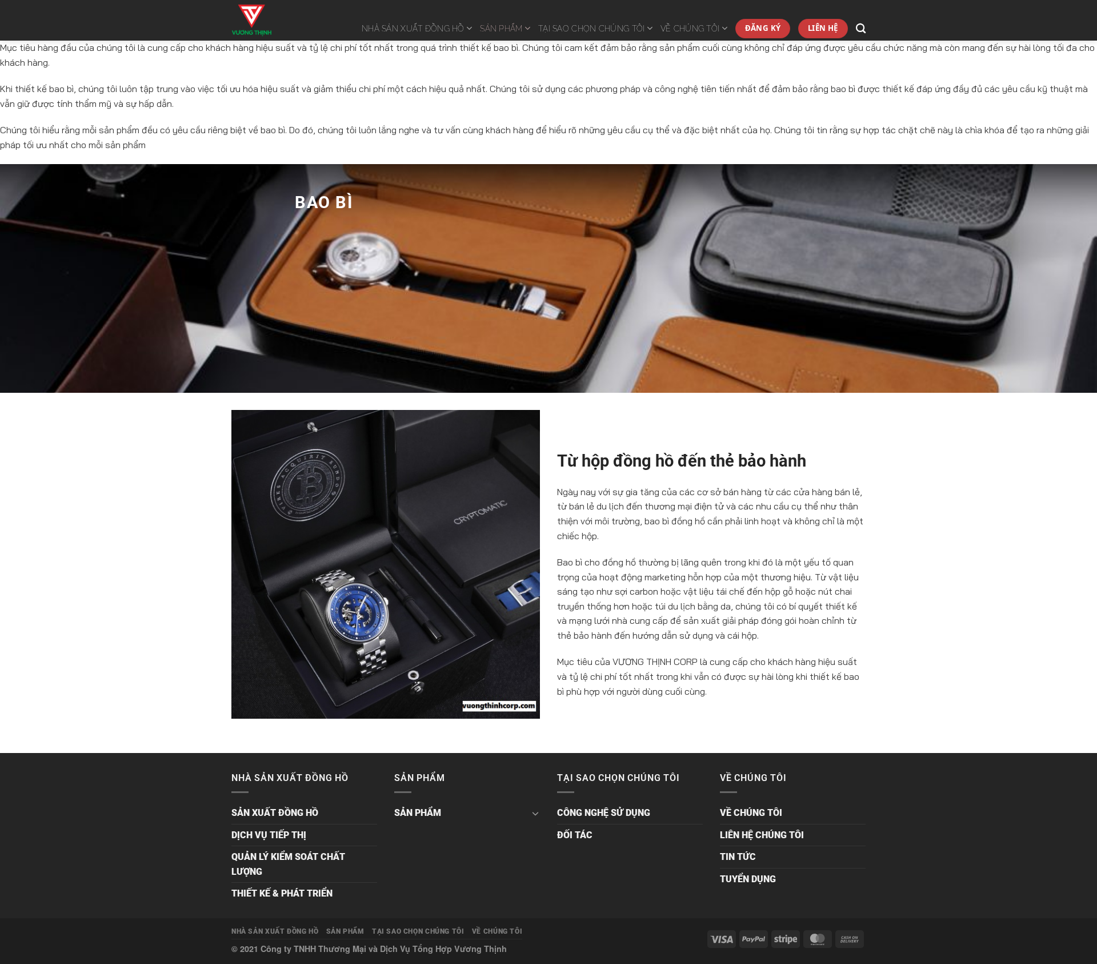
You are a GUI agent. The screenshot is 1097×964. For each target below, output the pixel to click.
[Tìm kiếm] (861, 29)
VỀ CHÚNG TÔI (689, 28)
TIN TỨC (738, 856)
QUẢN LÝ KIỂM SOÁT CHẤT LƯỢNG (288, 864)
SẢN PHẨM (501, 28)
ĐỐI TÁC (574, 835)
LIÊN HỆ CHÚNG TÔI (762, 835)
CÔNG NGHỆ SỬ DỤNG (603, 812)
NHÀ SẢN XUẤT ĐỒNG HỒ (413, 28)
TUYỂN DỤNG (748, 879)
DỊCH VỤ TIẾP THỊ (268, 835)
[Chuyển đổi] (535, 813)
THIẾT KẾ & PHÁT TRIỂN (282, 893)
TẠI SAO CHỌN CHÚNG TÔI (591, 28)
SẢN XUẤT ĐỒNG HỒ (274, 812)
